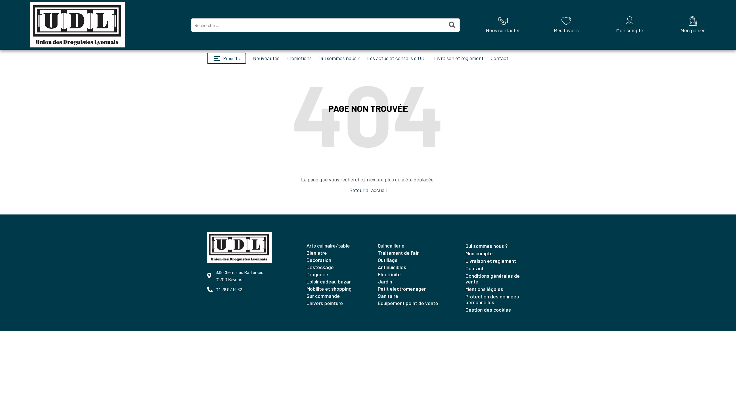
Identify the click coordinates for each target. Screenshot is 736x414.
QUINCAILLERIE (391, 245)
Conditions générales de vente (492, 279)
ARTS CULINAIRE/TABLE (328, 245)
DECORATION (318, 260)
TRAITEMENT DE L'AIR (398, 253)
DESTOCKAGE (320, 267)
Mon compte (479, 253)
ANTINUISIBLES (392, 267)
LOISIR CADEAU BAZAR (328, 281)
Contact (499, 58)
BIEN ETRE (316, 253)
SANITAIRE (388, 296)
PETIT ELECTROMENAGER (402, 288)
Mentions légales (484, 289)
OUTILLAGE (388, 260)
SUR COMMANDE (323, 296)
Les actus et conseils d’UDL (397, 58)
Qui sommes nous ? (339, 58)
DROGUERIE (317, 274)
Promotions (299, 58)
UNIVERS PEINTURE (324, 303)
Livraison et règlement (459, 58)
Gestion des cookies (488, 309)
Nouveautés (266, 58)
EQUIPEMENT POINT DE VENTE (408, 303)
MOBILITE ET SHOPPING (329, 288)
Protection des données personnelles (492, 299)
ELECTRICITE (389, 274)
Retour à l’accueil (368, 190)
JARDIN (385, 281)
